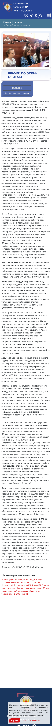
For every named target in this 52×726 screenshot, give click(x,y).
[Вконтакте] (26, 15)
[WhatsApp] (36, 15)
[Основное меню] (48, 15)
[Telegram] (31, 15)
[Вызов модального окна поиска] (40, 15)
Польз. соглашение (31, 720)
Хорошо (15, 720)
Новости (25, 93)
